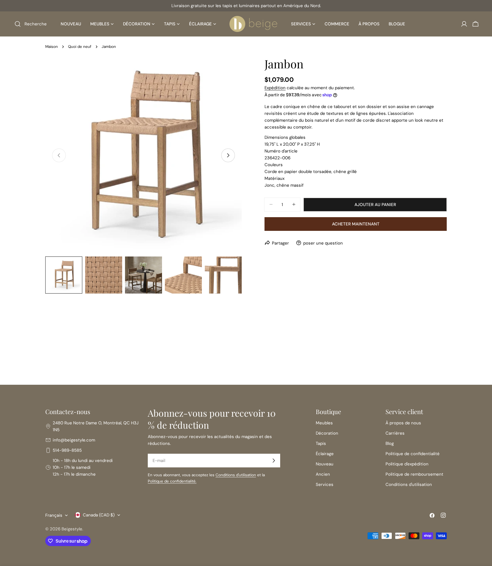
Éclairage (325, 454)
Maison (51, 46)
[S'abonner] (274, 461)
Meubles (324, 423)
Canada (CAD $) (99, 515)
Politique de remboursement (414, 474)
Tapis (321, 443)
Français (53, 515)
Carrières (395, 433)
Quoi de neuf (79, 46)
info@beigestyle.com (74, 440)
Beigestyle (72, 529)
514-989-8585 (67, 450)
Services (324, 484)
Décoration (327, 433)
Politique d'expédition (407, 464)
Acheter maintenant (356, 224)
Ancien (323, 474)
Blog (390, 443)
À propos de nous (403, 423)
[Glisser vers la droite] (228, 155)
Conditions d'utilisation (236, 475)
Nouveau (324, 464)
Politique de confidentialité (413, 454)
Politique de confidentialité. (172, 481)
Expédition (275, 88)
